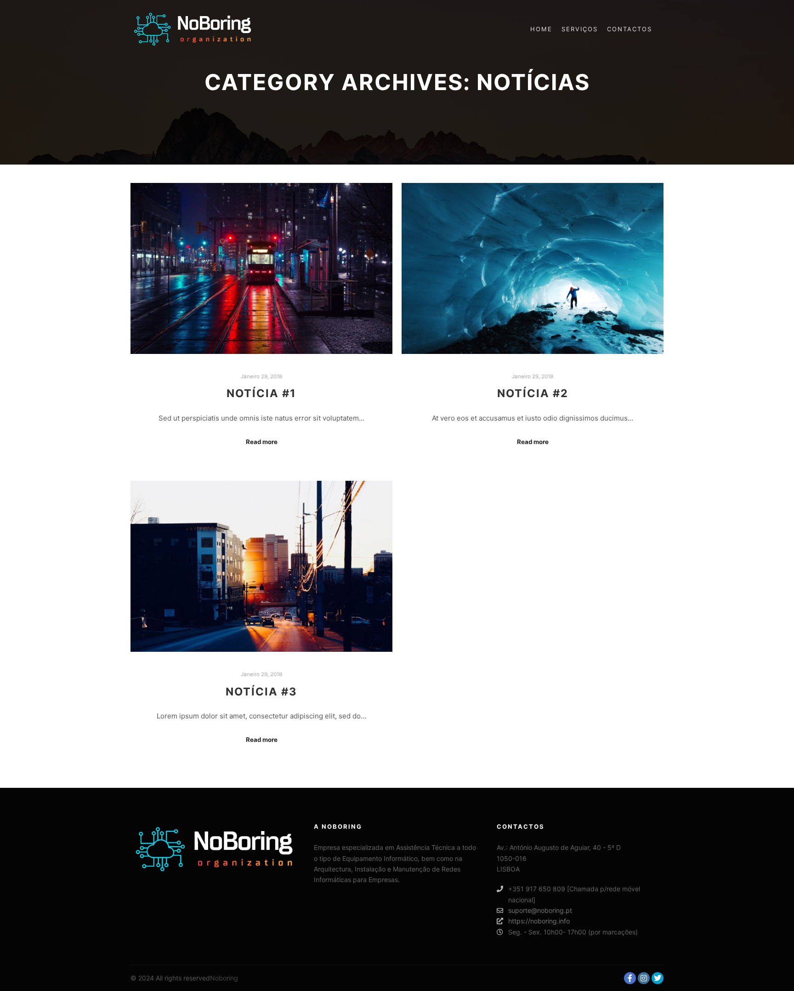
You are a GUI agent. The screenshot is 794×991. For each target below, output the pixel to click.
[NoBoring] (192, 29)
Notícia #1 (261, 393)
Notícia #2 (532, 393)
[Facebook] (630, 978)
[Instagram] (644, 978)
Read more (262, 441)
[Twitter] (658, 978)
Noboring (224, 978)
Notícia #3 (261, 691)
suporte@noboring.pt (540, 910)
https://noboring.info (539, 921)
